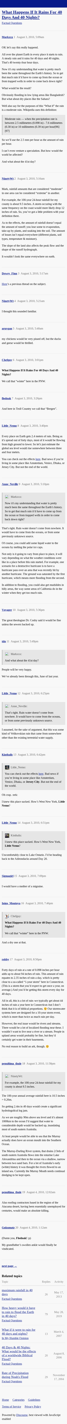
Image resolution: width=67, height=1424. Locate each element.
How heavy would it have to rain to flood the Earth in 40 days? (18, 1312)
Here (4, 284)
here (38, 459)
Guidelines (34, 1399)
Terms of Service (11, 1406)
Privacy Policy (33, 1406)
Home (5, 1399)
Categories (18, 1399)
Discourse (22, 1414)
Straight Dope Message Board (19, 3)
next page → (9, 1265)
